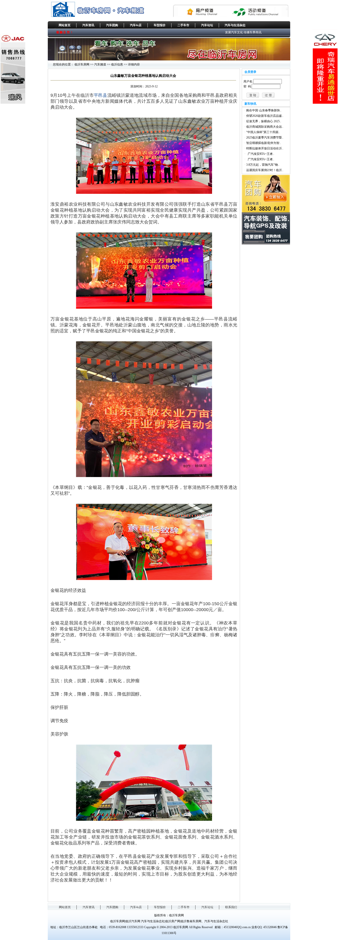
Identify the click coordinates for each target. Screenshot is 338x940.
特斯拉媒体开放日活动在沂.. (264, 148)
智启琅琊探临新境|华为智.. (263, 143)
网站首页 (65, 25)
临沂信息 (117, 64)
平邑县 (100, 95)
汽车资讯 (88, 25)
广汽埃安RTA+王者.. (260, 154)
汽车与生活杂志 (235, 25)
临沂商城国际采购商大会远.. (264, 126)
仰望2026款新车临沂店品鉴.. (264, 116)
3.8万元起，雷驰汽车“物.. (262, 164)
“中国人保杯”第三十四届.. (263, 132)
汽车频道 (100, 64)
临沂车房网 (81, 64)
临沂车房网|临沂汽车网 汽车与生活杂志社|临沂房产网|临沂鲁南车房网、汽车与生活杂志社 (169, 921)
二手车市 (183, 25)
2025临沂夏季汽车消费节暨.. (264, 137)
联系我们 (231, 907)
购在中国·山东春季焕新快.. (263, 110)
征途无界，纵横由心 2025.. (263, 121)
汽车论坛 (207, 25)
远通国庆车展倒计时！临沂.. (264, 170)
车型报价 (160, 25)
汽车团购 (112, 25)
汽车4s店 (136, 25)
